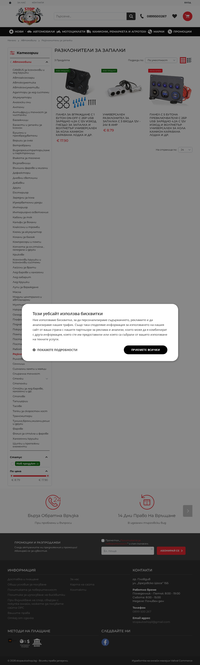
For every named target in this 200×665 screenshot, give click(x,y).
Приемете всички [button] (145, 350)
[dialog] (100, 332)
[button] (55, 350)
